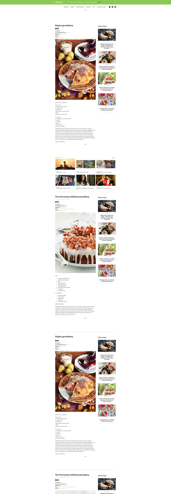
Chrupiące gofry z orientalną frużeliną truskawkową (107, 109)
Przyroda (88, 2)
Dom (71, 2)
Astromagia (88, 6)
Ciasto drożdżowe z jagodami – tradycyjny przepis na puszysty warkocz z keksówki (107, 68)
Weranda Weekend (80, 6)
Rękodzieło (94, 2)
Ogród (74, 2)
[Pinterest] (115, 7)
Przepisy (99, 2)
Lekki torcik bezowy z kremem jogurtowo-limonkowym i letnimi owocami (107, 89)
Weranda (72, 6)
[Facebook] (109, 7)
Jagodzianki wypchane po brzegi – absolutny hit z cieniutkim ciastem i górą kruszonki (107, 46)
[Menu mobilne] (52, 2)
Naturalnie (79, 2)
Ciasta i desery (107, 64)
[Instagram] (112, 7)
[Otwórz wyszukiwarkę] (115, 2)
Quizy (84, 2)
